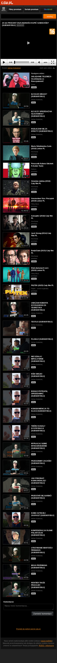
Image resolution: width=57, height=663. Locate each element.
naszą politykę (46, 641)
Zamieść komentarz (42, 613)
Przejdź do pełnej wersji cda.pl (28, 629)
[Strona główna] (7, 3)
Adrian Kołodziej (14, 68)
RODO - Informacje (46, 646)
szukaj (50, 16)
